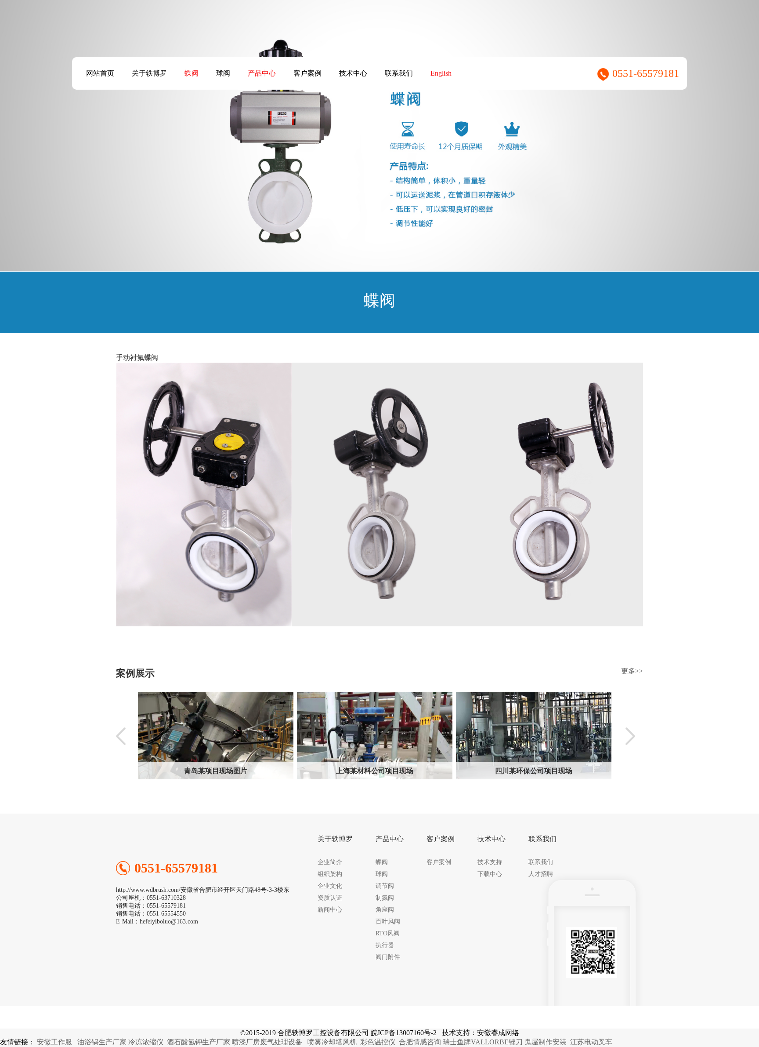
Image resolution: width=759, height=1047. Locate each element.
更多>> (632, 671)
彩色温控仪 (377, 1042)
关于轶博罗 (149, 73)
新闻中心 (330, 909)
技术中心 (353, 73)
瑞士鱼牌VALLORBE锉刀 (483, 1042)
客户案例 (307, 73)
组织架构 (330, 874)
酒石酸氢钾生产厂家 (198, 1042)
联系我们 (399, 73)
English (441, 73)
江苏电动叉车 (591, 1042)
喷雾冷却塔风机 (332, 1042)
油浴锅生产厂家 (101, 1042)
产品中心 (262, 73)
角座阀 (385, 909)
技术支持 (489, 862)
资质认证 (330, 897)
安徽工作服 (54, 1042)
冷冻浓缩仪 (145, 1042)
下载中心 (489, 874)
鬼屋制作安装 (545, 1042)
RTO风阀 (388, 933)
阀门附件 (388, 957)
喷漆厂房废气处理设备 (267, 1042)
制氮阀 (385, 897)
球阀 (223, 73)
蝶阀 (191, 73)
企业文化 (330, 886)
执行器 (385, 945)
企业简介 (330, 862)
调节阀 (385, 886)
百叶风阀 (388, 921)
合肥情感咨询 (420, 1042)
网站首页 (100, 73)
